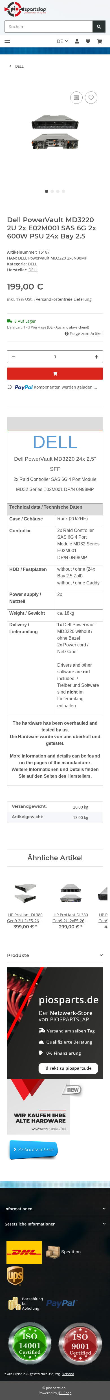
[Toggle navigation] (7, 38)
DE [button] (60, 41)
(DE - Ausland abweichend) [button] (68, 327)
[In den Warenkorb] (11, 82)
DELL (32, 264)
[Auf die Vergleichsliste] (76, 97)
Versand (68, 1374)
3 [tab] (58, 191)
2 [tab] (52, 191)
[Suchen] (99, 26)
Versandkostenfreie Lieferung (64, 299)
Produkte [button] (18, 955)
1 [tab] (46, 191)
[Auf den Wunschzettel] (91, 97)
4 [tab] (63, 191)
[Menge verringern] (13, 357)
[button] (77, 41)
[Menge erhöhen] (96, 357)
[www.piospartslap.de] (25, 9)
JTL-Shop (64, 1392)
